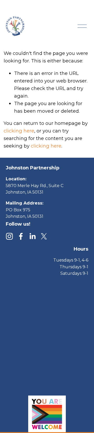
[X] (44, 236)
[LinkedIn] (32, 236)
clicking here (19, 131)
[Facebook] (21, 236)
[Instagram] (9, 236)
